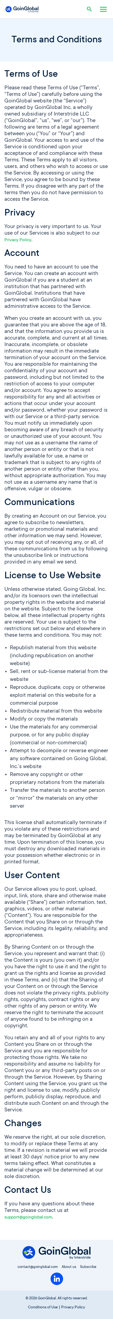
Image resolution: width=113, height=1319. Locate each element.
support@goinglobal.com (28, 1217)
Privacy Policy (17, 240)
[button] (90, 9)
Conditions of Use (43, 1307)
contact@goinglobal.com (38, 1267)
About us (69, 1267)
